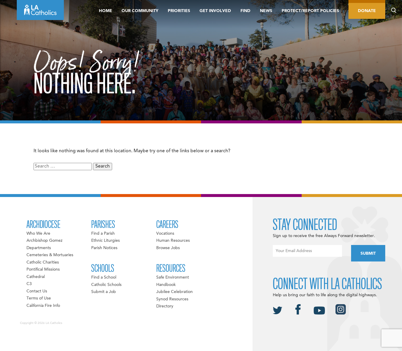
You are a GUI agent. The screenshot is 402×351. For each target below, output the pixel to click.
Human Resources (173, 241)
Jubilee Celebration (174, 292)
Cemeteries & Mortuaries (49, 255)
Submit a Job (103, 292)
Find (245, 11)
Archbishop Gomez (44, 241)
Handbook (166, 285)
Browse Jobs (168, 248)
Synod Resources (172, 299)
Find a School (103, 277)
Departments (38, 248)
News (266, 11)
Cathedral (35, 277)
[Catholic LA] (40, 10)
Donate (367, 11)
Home (105, 11)
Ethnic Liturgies (105, 241)
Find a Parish (103, 233)
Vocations (165, 233)
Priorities (179, 11)
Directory (164, 306)
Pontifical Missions (43, 269)
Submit (368, 253)
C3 (29, 284)
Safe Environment (172, 277)
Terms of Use (38, 298)
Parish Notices (104, 248)
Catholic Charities (42, 262)
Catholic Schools (106, 285)
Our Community (140, 11)
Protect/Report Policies (310, 11)
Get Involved (215, 11)
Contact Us (36, 291)
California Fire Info (43, 306)
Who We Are (38, 233)
